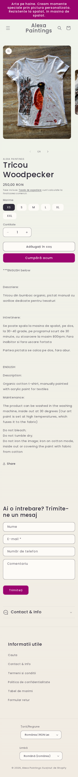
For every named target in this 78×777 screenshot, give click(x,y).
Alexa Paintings (32, 767)
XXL (9, 216)
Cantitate (9, 224)
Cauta (12, 655)
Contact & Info (19, 664)
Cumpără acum (39, 258)
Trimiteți (16, 590)
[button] (8, 28)
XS (9, 207)
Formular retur (19, 700)
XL (58, 207)
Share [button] (11, 464)
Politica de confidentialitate (29, 682)
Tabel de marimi (20, 691)
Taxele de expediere (30, 190)
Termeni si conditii (22, 673)
